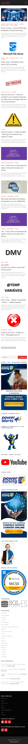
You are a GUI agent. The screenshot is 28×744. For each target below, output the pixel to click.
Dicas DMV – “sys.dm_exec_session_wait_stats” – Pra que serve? (13, 267)
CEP (2, 633)
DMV (7, 58)
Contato (3, 714)
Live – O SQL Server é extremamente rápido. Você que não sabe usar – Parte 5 (14, 167)
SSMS (17, 58)
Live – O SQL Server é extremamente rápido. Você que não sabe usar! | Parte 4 (14, 233)
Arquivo (3, 707)
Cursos (3, 25)
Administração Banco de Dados (9, 24)
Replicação (3, 645)
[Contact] (2, 721)
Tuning (16, 25)
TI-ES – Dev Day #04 (6, 678)
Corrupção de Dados (6, 636)
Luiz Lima (5, 2)
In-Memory (4, 329)
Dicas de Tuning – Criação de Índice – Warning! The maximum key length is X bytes (13, 134)
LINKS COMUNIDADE (6, 710)
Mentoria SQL (4, 698)
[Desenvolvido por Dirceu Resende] (14, 742)
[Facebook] (2, 729)
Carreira (21, 24)
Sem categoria (4, 622)
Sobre (2, 712)
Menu (25, 2)
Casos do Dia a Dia (6, 91)
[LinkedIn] (6, 729)
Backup (3, 58)
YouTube (3, 656)
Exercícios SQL (4, 703)
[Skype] (6, 721)
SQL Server (12, 58)
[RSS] (9, 721)
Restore (3, 647)
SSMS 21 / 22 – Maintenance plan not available (12, 669)
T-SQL (11, 25)
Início (2, 705)
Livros (2, 620)
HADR (7, 25)
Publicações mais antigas (8, 347)
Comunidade (10, 162)
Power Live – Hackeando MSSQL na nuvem (11, 674)
